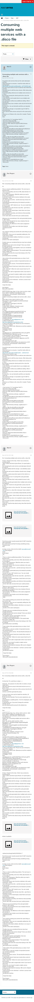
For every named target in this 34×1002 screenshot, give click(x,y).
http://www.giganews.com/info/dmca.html (12, 322)
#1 (31, 74)
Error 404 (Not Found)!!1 (20, 511)
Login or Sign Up (26, 1)
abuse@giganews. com (18, 319)
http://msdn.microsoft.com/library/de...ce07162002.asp (16, 86)
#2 (31, 181)
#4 (31, 673)
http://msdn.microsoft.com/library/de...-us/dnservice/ (16, 352)
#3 (31, 455)
